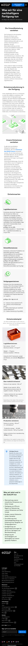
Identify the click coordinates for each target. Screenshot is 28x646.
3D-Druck (4, 569)
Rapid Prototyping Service (8, 582)
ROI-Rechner (5, 599)
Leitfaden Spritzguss (6, 593)
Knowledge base (6, 586)
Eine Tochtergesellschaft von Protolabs (18, 564)
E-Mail (3, 618)
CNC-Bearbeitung (6, 571)
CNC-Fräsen (5, 573)
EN (4, 641)
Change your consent (12, 645)
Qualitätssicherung (18, 559)
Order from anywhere (7, 597)
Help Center (5, 620)
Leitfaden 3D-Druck (6, 590)
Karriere (4, 603)
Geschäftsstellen (6, 617)
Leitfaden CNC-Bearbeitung (8, 592)
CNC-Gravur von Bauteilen (8, 578)
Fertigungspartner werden (8, 607)
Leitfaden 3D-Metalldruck (8, 595)
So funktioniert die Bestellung (18, 556)
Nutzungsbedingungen (7, 610)
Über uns (16, 554)
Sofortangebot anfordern (18, 4)
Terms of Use (17, 634)
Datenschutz (5, 609)
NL (18, 641)
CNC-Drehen (5, 575)
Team (3, 605)
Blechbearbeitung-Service (8, 580)
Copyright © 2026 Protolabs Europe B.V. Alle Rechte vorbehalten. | (12, 644)
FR (13, 641)
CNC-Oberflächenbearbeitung (9, 577)
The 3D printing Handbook (8, 588)
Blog (3, 612)
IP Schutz (16, 561)
